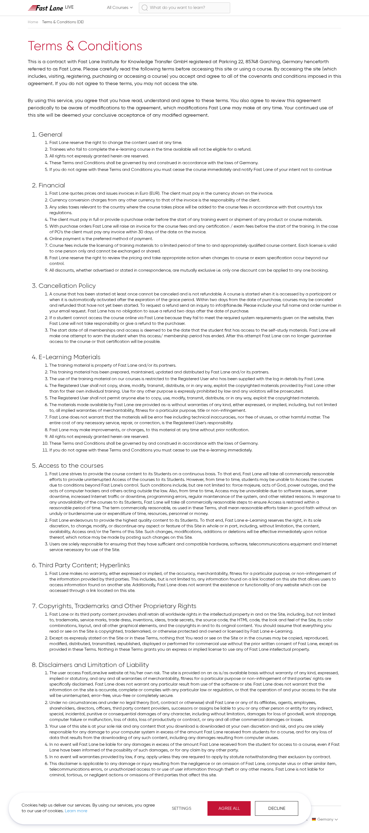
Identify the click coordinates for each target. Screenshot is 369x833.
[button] (325, 819)
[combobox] (184, 7)
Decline (276, 809)
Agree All (229, 809)
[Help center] (312, 8)
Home (33, 22)
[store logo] (51, 7)
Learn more (76, 811)
